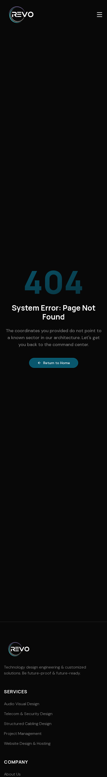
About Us (12, 774)
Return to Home (56, 363)
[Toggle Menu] (99, 14)
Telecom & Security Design (28, 713)
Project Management (23, 733)
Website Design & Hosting (27, 743)
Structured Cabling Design (28, 723)
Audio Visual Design (21, 703)
